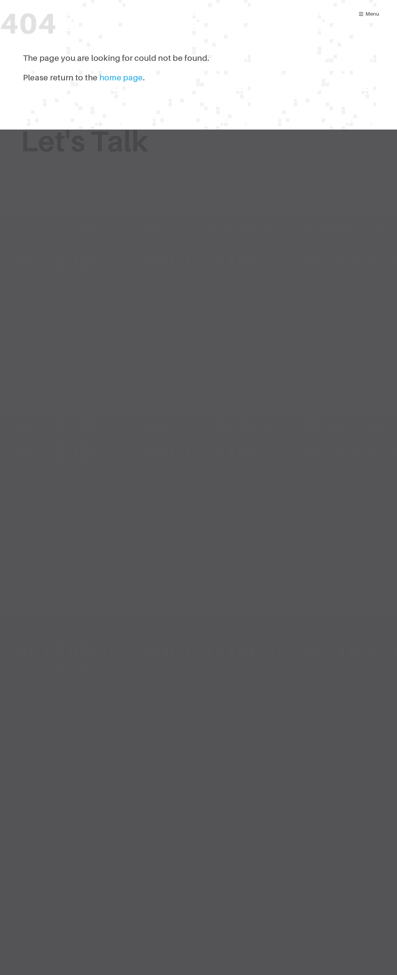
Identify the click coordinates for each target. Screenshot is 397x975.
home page (121, 77)
